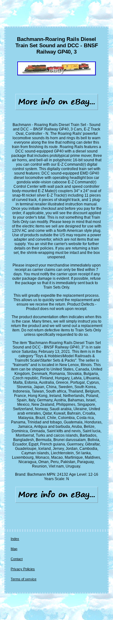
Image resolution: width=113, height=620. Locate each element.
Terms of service (23, 579)
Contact (17, 559)
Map (14, 549)
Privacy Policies (23, 569)
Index (15, 539)
